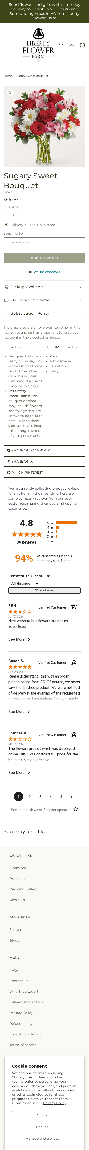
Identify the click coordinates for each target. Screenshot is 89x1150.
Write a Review (44, 590)
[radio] (64, 522)
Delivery (16, 225)
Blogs (14, 940)
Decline (42, 1127)
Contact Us (18, 981)
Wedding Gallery (23, 889)
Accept (42, 1115)
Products (17, 878)
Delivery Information (26, 1002)
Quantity (11, 207)
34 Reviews (31, 542)
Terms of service (23, 1045)
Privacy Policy (54, 1103)
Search (15, 929)
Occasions (18, 868)
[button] (61, 45)
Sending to (20, 233)
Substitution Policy (25, 1034)
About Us (17, 900)
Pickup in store (42, 225)
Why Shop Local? (23, 991)
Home (8, 75)
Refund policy (20, 1023)
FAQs (14, 970)
